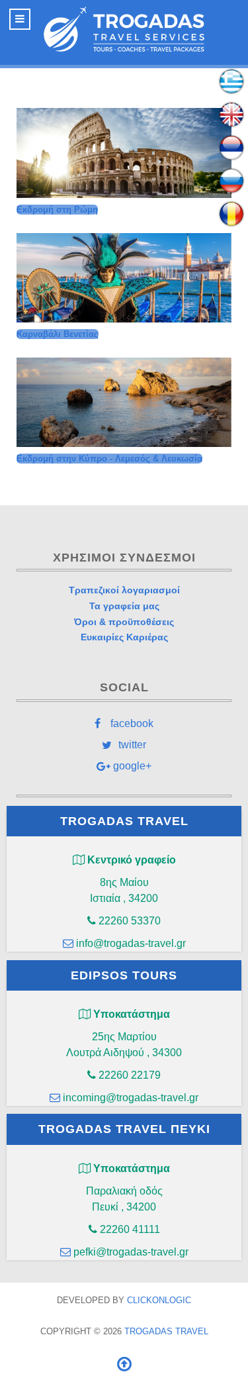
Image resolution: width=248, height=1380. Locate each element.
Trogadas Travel (166, 1331)
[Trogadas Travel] (124, 29)
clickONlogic (159, 1300)
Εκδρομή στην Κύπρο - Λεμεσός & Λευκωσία (109, 459)
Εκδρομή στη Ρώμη (57, 210)
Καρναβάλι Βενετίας (58, 334)
